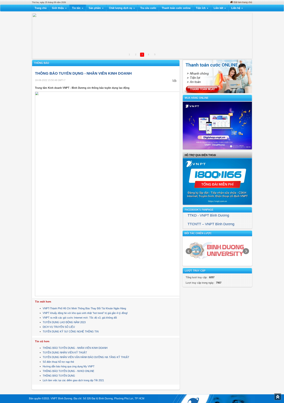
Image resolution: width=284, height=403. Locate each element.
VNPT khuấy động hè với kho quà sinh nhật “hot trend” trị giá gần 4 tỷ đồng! (85, 313)
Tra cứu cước (148, 8)
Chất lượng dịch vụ (121, 8)
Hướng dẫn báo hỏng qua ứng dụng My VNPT (68, 366)
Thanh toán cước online (176, 8)
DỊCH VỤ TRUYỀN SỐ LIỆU (59, 326)
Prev (189, 251)
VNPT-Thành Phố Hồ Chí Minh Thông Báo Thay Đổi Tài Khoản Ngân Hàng (84, 308)
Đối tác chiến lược (198, 233)
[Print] (175, 80)
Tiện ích (201, 8)
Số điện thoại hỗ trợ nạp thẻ (58, 361)
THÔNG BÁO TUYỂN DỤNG (59, 375)
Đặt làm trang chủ (243, 2)
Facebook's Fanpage (199, 209)
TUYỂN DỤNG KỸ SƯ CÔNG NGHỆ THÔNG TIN (71, 331)
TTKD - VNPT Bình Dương (208, 215)
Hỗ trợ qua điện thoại (200, 155)
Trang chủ (41, 8)
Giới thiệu (58, 8)
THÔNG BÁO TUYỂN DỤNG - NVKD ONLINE (68, 371)
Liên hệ (236, 8)
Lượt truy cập (195, 270)
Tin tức (76, 8)
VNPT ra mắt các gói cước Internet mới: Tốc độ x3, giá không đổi (80, 317)
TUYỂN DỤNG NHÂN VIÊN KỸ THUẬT (65, 352)
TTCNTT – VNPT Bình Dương (211, 224)
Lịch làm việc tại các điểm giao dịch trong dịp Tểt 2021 (73, 380)
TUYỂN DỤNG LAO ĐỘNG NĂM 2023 (64, 322)
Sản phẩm (95, 8)
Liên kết (219, 8)
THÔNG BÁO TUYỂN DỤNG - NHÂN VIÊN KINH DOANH (75, 348)
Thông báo (41, 63)
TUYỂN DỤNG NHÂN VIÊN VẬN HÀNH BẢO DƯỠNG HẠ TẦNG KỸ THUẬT (86, 357)
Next (246, 251)
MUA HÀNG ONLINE (196, 97)
